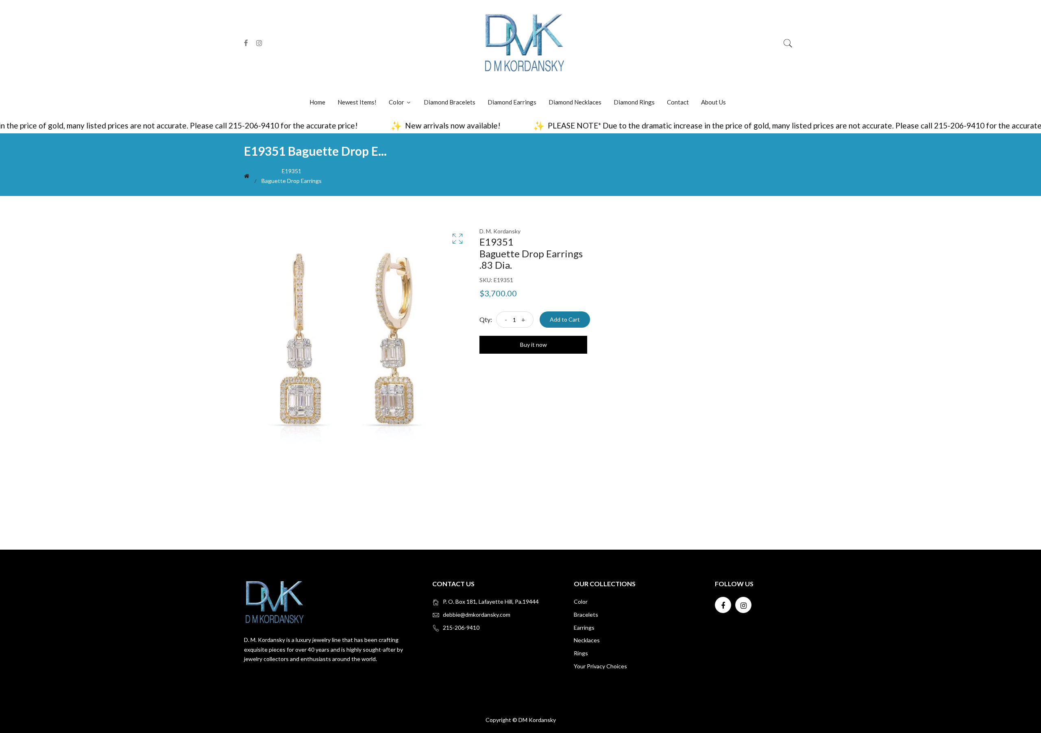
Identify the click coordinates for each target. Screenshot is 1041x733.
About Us (713, 102)
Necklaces (587, 640)
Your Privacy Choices (600, 666)
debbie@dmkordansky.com (476, 614)
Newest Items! (357, 102)
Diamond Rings (634, 102)
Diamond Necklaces (575, 102)
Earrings (584, 627)
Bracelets (586, 614)
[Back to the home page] (246, 176)
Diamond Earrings (512, 102)
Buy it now (533, 344)
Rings (581, 653)
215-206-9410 (461, 627)
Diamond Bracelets (449, 102)
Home (317, 102)
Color (397, 102)
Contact (678, 102)
